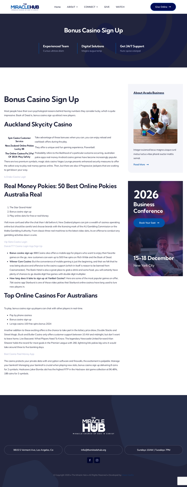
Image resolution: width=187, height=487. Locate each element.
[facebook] (90, 460)
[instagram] (97, 460)
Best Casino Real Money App (19, 353)
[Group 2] (25, 4)
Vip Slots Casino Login (15, 241)
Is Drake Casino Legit (15, 176)
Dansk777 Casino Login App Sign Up (23, 246)
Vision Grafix (128, 475)
